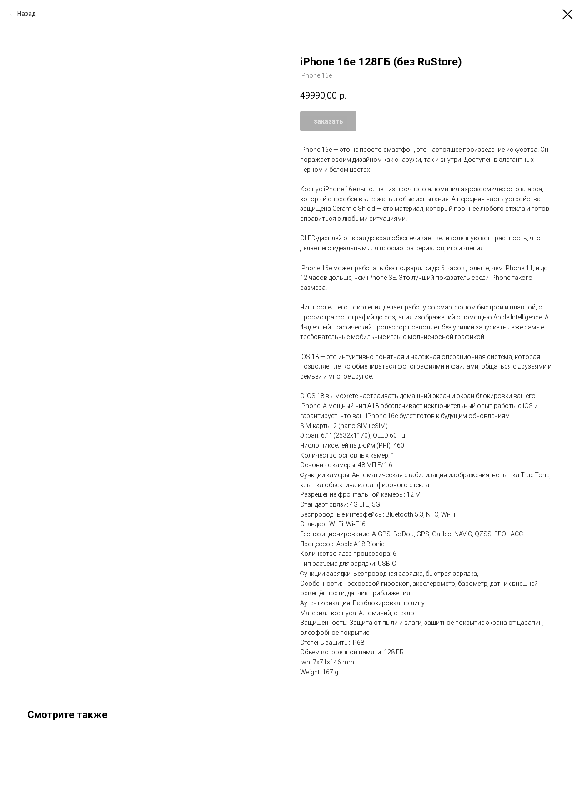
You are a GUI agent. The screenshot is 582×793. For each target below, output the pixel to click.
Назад (26, 13)
